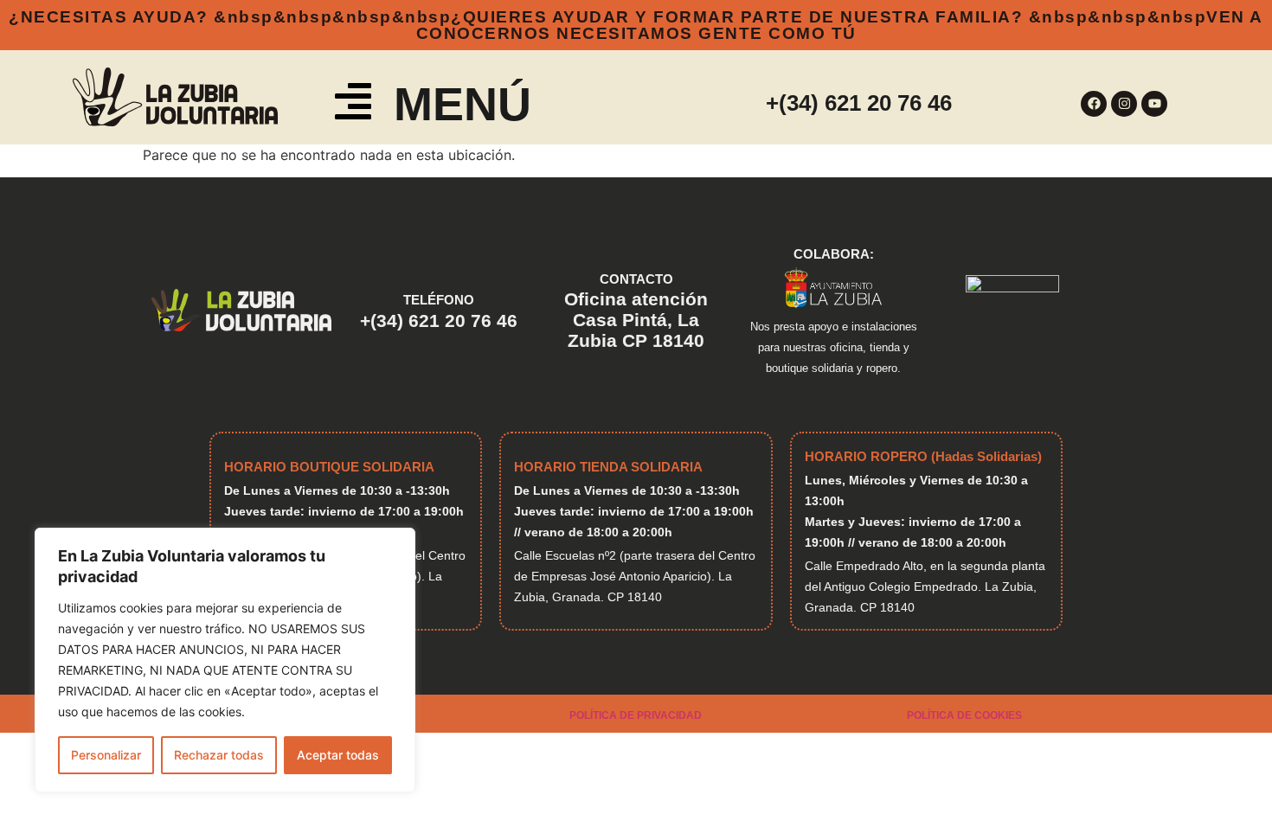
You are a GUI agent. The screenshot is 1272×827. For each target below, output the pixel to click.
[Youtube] (1154, 104)
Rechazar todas (219, 754)
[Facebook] (1094, 104)
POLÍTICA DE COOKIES (964, 715)
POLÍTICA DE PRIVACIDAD (635, 715)
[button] (353, 104)
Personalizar (106, 754)
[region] (225, 660)
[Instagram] (1124, 104)
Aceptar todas (338, 754)
